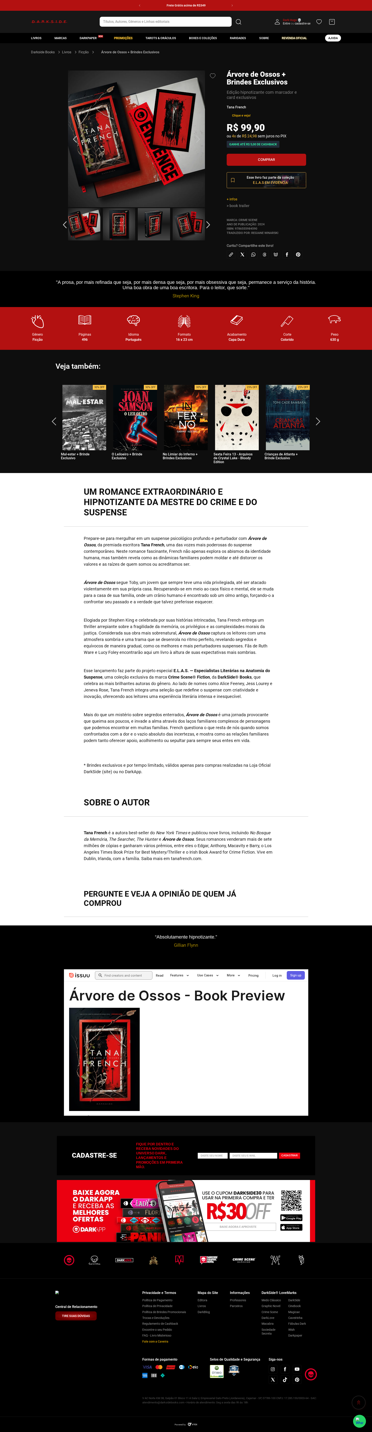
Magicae (294, 1312)
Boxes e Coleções (203, 38)
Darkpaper (295, 1335)
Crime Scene (270, 1312)
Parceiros (236, 1306)
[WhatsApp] (359, 1421)
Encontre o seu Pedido (157, 1329)
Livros (36, 38)
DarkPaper (88, 38)
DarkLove (268, 1318)
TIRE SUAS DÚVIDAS (76, 1316)
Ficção (84, 52)
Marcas (60, 38)
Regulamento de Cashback (160, 1323)
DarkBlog (204, 1312)
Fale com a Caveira (155, 1341)
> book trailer (238, 205)
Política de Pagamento (157, 1300)
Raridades (238, 38)
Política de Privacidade (157, 1306)
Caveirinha (295, 1318)
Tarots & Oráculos (161, 38)
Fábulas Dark (297, 1323)
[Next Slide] (232, 5)
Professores (238, 1300)
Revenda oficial (294, 38)
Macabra (268, 1323)
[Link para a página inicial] (44, 52)
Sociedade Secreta (268, 1331)
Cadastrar (289, 1155)
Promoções (123, 38)
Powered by (180, 1424)
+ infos (232, 199)
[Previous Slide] (139, 5)
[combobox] (171, 22)
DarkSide (294, 1300)
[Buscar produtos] (238, 22)
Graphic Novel (271, 1306)
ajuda (333, 38)
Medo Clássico (271, 1300)
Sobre (264, 38)
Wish (291, 1329)
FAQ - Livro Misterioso (156, 1335)
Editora (202, 1300)
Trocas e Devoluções (155, 1318)
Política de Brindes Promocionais (164, 1312)
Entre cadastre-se (296, 23)
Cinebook (294, 1306)
